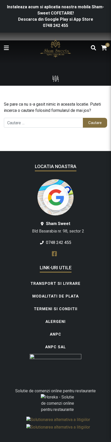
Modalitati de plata (55, 296)
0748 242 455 (55, 25)
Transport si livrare (55, 283)
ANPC (55, 334)
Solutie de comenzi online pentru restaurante (55, 390)
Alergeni (55, 321)
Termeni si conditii (55, 309)
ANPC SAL (55, 347)
